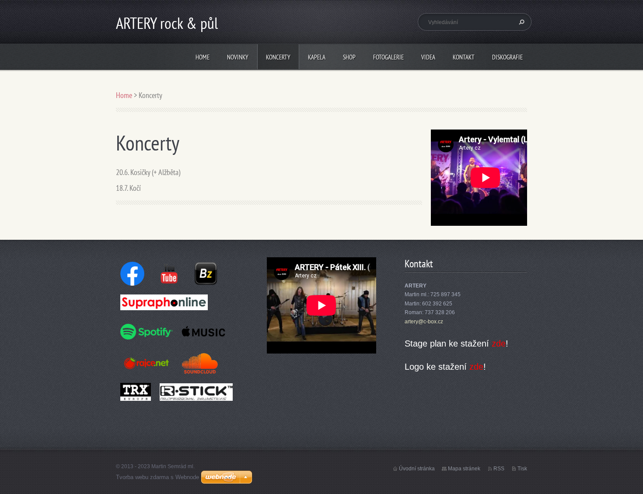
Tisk (522, 469)
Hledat (520, 21)
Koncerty (278, 57)
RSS (498, 469)
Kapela (316, 57)
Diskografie (507, 57)
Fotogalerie (388, 57)
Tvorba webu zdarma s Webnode (157, 477)
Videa (428, 57)
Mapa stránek (464, 469)
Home (203, 57)
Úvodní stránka (417, 469)
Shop (349, 57)
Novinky (237, 57)
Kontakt (464, 57)
